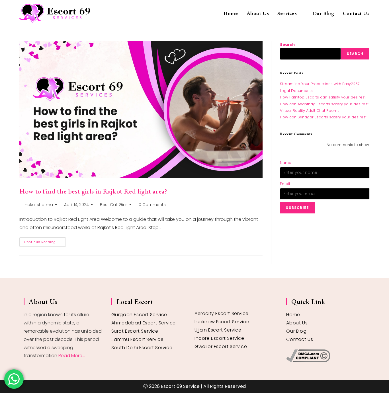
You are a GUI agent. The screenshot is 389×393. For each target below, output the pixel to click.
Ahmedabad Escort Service (143, 323)
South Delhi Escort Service (142, 347)
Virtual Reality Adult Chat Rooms (309, 110)
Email (285, 183)
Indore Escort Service (219, 338)
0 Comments (152, 204)
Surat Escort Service (134, 331)
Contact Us (299, 339)
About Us (297, 323)
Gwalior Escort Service (221, 346)
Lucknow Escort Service (222, 321)
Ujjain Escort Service (218, 330)
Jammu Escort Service (137, 339)
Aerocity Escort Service (222, 313)
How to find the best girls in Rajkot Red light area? (93, 191)
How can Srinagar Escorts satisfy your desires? (323, 117)
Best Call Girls (114, 204)
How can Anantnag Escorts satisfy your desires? (324, 104)
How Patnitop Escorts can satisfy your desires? (323, 97)
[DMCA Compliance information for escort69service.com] (325, 355)
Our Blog (296, 331)
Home (293, 314)
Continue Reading (45, 240)
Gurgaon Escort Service (139, 314)
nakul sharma (39, 204)
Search (287, 44)
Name (285, 162)
